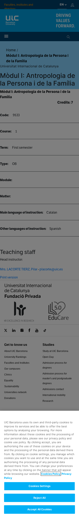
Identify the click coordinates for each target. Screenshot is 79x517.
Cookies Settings (39, 486)
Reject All (39, 497)
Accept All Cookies (39, 509)
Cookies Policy (51, 473)
